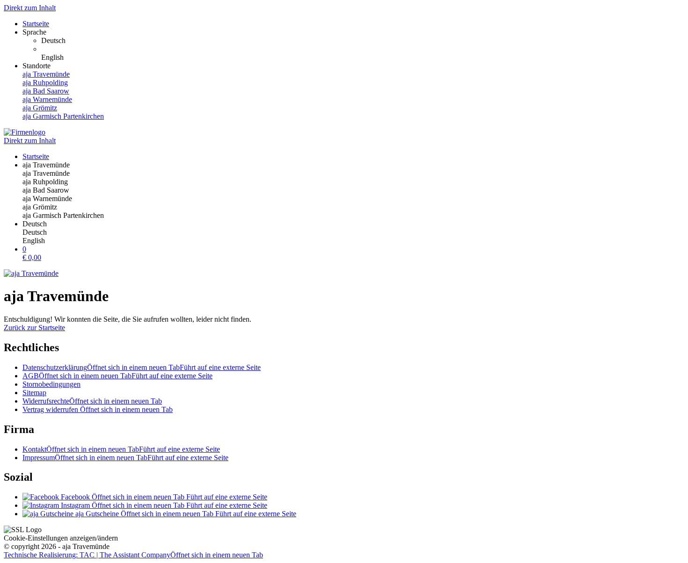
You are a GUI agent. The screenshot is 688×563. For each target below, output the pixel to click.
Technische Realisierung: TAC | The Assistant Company (133, 555)
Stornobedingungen (51, 384)
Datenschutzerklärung (141, 367)
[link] (362, 40)
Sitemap (34, 393)
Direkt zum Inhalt (30, 8)
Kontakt (121, 449)
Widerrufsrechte (92, 401)
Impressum (125, 458)
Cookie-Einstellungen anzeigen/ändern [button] (61, 538)
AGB (117, 376)
